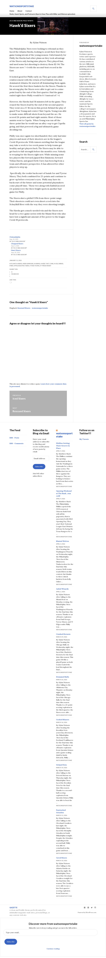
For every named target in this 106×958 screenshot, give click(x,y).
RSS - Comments (16, 443)
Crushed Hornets (63, 634)
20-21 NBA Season (16, 21)
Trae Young (35, 266)
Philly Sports (28, 21)
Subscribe (39, 467)
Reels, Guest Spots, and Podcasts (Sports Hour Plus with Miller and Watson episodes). (42, 14)
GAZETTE (13, 908)
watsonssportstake (22, 6)
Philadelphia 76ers (22, 266)
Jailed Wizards (62, 589)
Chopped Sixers (17, 244)
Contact (28, 11)
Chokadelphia (15, 237)
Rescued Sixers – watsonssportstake (32, 308)
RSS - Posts (14, 438)
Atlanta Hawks (16, 263)
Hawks (37, 263)
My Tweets (84, 439)
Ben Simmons (28, 263)
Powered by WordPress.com (87, 912)
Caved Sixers (61, 858)
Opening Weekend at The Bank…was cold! (64, 493)
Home (12, 11)
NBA (12, 266)
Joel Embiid (59, 263)
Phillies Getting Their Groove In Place (63, 445)
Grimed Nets (61, 765)
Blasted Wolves (62, 541)
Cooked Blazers (62, 720)
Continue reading (53, 949)
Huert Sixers (16, 250)
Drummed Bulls (62, 677)
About (19, 11)
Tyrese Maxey (46, 266)
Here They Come (47, 263)
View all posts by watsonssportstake (87, 125)
